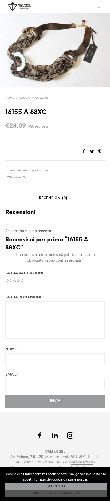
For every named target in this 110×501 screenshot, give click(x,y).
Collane (41, 98)
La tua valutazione (24, 273)
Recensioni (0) (53, 198)
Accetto (56, 486)
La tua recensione (24, 297)
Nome (12, 349)
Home (9, 98)
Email (11, 374)
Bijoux (24, 98)
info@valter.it (82, 462)
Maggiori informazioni (56, 493)
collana (20, 176)
